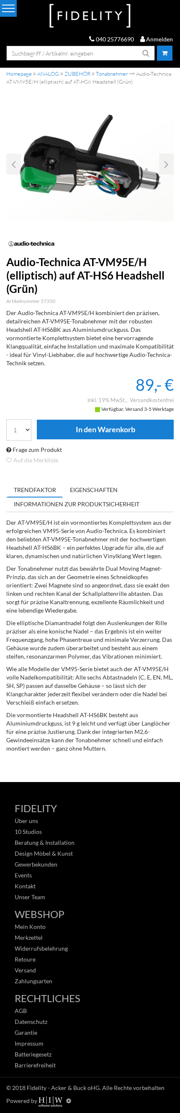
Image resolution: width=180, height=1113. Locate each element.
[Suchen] (146, 53)
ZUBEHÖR (77, 73)
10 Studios (28, 831)
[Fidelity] (90, 16)
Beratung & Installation (45, 842)
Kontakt (25, 886)
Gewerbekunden (36, 864)
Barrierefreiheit (35, 1065)
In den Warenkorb (105, 430)
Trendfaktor (35, 489)
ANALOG (48, 73)
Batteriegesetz (33, 1054)
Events (23, 875)
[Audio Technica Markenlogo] (90, 243)
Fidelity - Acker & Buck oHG (63, 1087)
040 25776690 (114, 39)
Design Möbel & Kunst (44, 853)
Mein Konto (30, 926)
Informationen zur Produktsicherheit (76, 504)
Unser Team (30, 896)
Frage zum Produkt (36, 449)
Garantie (26, 1032)
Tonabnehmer (112, 73)
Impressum (29, 1043)
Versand (25, 970)
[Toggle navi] (8, 8)
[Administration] (68, 1100)
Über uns (26, 820)
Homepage (19, 73)
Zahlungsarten (33, 981)
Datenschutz (31, 1021)
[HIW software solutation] (51, 1100)
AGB (21, 1010)
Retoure (25, 959)
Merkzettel (29, 937)
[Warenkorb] (164, 53)
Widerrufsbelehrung (41, 948)
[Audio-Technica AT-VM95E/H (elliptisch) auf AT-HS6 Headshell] (90, 163)
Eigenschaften (94, 489)
